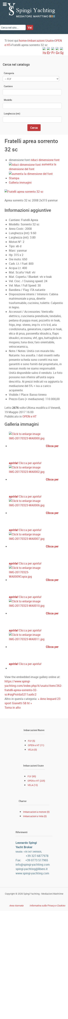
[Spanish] (62, 51)
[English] (49, 51)
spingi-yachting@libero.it (32, 869)
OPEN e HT (29, 416)
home (22, 41)
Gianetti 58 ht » (22, 703)
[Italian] (44, 51)
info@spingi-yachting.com (33, 865)
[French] (53, 51)
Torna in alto (13, 708)
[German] (57, 51)
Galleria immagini (20, 182)
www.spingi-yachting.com (32, 873)
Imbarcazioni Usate (40, 41)
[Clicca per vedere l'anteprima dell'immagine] (34, 191)
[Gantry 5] (32, 10)
